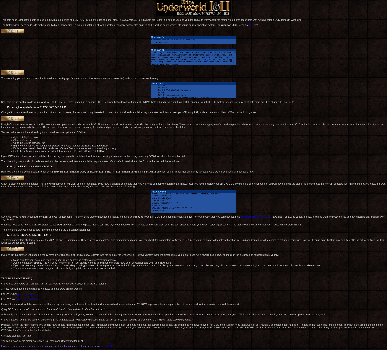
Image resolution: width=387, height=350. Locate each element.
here (250, 25)
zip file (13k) (205, 59)
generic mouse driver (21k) (255, 216)
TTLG (86, 341)
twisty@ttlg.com (110, 346)
